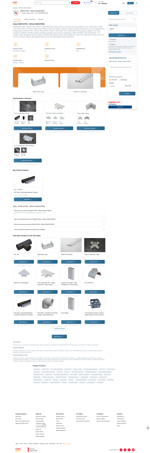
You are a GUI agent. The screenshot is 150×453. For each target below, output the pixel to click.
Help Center (18, 416)
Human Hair (37, 369)
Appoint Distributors (61, 430)
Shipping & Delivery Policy (21, 423)
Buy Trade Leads (80, 418)
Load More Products (59, 328)
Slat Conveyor (93, 377)
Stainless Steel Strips (61, 377)
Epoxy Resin (107, 374)
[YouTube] (133, 450)
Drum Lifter (102, 369)
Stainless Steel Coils (55, 382)
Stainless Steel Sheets (48, 377)
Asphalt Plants (84, 377)
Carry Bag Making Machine (90, 369)
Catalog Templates (60, 428)
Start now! (120, 107)
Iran (61, 443)
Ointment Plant (103, 377)
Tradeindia (15, 7)
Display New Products (81, 416)
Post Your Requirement (102, 416)
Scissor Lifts (37, 371)
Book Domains (59, 418)
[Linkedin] (125, 450)
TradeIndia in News (40, 423)
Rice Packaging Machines (105, 371)
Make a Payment (40, 434)
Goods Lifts (36, 382)
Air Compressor (92, 379)
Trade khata (59, 423)
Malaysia (36, 443)
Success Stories (40, 418)
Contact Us (38, 429)
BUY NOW (27, 199)
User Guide (18, 418)
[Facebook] (121, 450)
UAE (47, 443)
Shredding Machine (38, 374)
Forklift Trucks (45, 369)
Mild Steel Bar (37, 377)
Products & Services (29, 19)
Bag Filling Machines (74, 377)
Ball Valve (71, 379)
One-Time (114, 79)
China (21, 443)
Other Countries (67, 443)
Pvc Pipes (64, 382)
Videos (118, 425)
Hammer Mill (48, 374)
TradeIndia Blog (40, 421)
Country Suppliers (121, 421)
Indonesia (42, 443)
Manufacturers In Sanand (115, 51)
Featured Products (121, 423)
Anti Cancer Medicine (81, 379)
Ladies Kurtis (47, 379)
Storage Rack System (97, 374)
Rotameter (59, 371)
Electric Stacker (111, 369)
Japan (16, 443)
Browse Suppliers (101, 418)
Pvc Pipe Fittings (73, 382)
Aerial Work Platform (84, 374)
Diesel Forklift (73, 374)
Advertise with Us (60, 416)
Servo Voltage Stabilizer (57, 369)
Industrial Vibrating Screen (48, 371)
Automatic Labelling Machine (61, 374)
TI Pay (57, 421)
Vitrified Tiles (44, 382)
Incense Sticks (101, 379)
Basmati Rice (68, 369)
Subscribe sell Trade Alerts (103, 421)
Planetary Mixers (38, 379)
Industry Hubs (120, 418)
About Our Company (41, 416)
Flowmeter (67, 371)
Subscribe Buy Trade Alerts (83, 421)
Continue (127, 93)
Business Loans (60, 425)
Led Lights (55, 379)
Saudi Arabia (52, 443)
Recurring (123, 79)
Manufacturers (120, 416)
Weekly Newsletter (40, 436)
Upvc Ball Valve (91, 382)
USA (57, 443)
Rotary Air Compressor (77, 371)
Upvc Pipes (82, 382)
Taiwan (25, 443)
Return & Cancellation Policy (22, 421)
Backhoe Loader (78, 369)
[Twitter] (129, 450)
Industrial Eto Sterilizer (90, 371)
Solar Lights (111, 379)
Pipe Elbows (100, 382)
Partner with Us (39, 431)
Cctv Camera (63, 379)
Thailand (30, 443)
